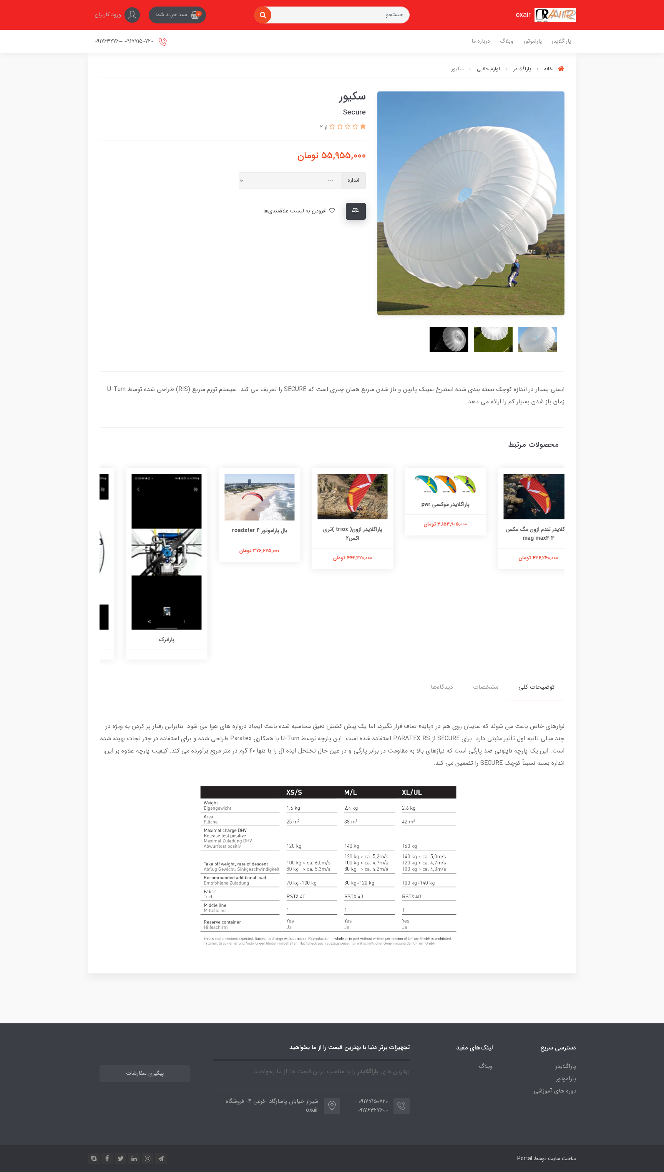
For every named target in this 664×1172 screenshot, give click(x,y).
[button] (177, 15)
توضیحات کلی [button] (536, 687)
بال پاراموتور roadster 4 (332, 530)
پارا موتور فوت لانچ (146, 639)
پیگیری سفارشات (145, 1073)
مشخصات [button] (485, 687)
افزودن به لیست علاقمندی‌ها (295, 211)
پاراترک (239, 639)
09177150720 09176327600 (124, 41)
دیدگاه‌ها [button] (442, 687)
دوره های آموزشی (555, 1091)
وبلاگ (506, 41)
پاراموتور (532, 41)
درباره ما (480, 41)
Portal (524, 1158)
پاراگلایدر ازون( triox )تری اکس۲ (425, 533)
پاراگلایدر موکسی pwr (518, 504)
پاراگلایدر (561, 41)
